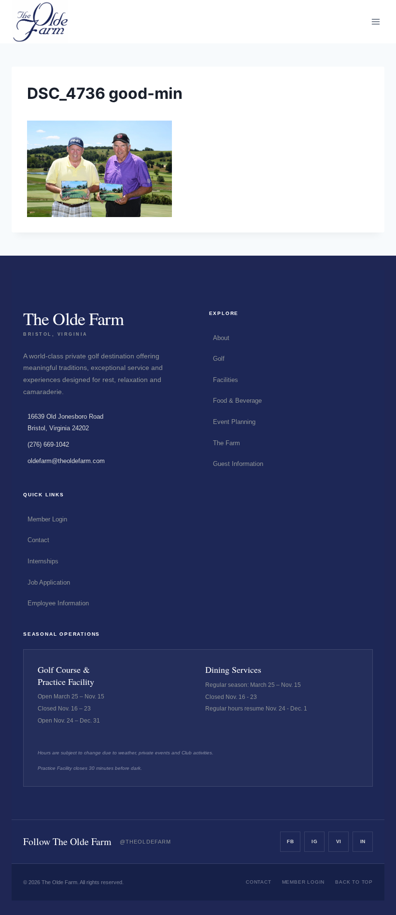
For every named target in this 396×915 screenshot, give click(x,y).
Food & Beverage (237, 400)
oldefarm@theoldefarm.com (66, 460)
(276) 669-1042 (48, 444)
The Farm (226, 443)
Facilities (225, 379)
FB (290, 841)
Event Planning (234, 421)
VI (338, 841)
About (221, 337)
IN (363, 841)
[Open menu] (375, 21)
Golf (219, 358)
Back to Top (354, 882)
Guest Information (238, 463)
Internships (43, 561)
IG (314, 841)
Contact (38, 540)
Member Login (47, 519)
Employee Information (58, 603)
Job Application (49, 582)
